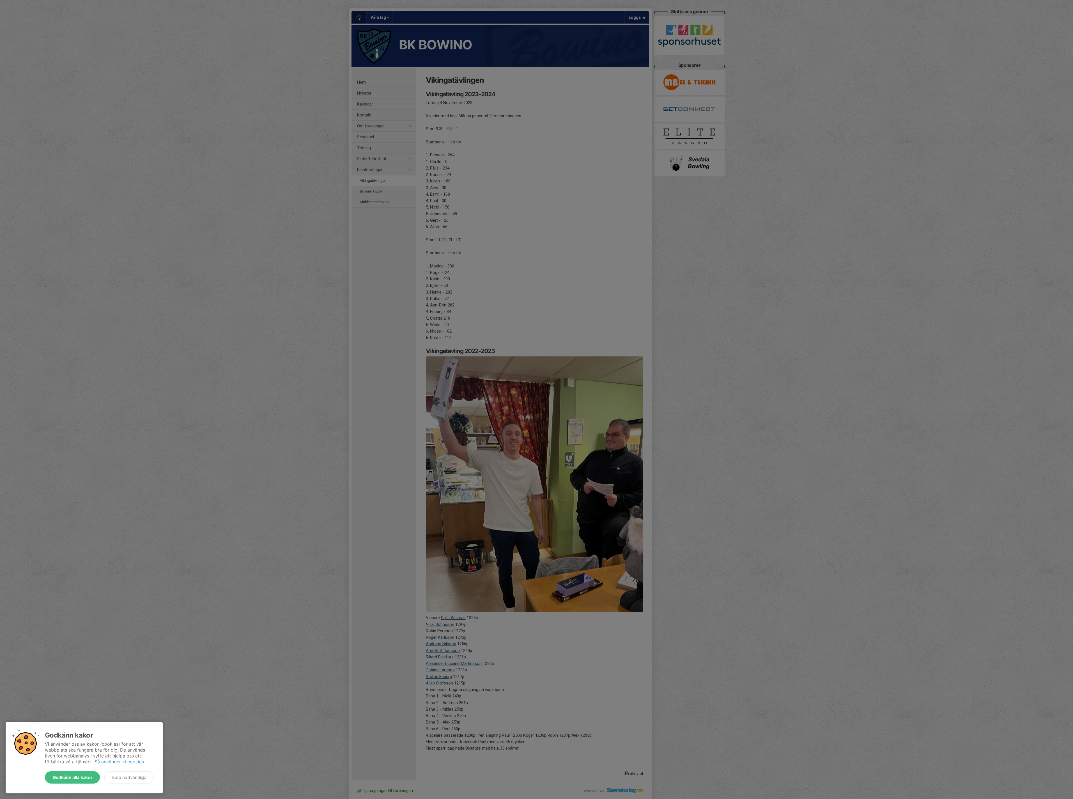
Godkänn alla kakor (72, 777)
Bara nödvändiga (129, 777)
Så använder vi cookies (119, 761)
